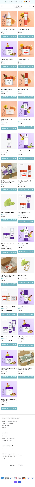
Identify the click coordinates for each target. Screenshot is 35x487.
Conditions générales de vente (9, 421)
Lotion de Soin (5, 151)
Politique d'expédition (7, 440)
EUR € (12, 465)
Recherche (4, 436)
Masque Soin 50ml (6, 89)
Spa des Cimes (22, 275)
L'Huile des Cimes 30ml (8, 29)
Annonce (4, 427)
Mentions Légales (6, 425)
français (20, 465)
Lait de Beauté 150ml (24, 119)
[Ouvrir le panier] (33, 6)
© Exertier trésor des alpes (17, 469)
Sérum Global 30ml (23, 244)
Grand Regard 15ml (23, 306)
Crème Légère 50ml (23, 59)
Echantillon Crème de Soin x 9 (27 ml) (25, 337)
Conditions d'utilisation (7, 423)
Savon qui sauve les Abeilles (6, 120)
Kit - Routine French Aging (9, 337)
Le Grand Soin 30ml (24, 151)
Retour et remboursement (8, 438)
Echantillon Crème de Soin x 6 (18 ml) (9, 400)
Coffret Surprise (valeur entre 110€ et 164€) (8, 182)
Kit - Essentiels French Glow (24, 182)
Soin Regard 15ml (23, 89)
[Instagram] (4, 458)
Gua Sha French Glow (7, 212)
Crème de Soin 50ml (7, 59)
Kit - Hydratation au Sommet (24, 213)
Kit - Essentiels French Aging (7, 244)
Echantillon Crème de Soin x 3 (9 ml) (9, 369)
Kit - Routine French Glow (8, 306)
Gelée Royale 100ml (23, 29)
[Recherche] (30, 6)
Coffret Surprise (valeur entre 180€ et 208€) (25, 369)
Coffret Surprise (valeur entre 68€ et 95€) (8, 276)
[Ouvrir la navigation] (2, 6)
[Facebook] (2, 458)
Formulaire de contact (7, 449)
